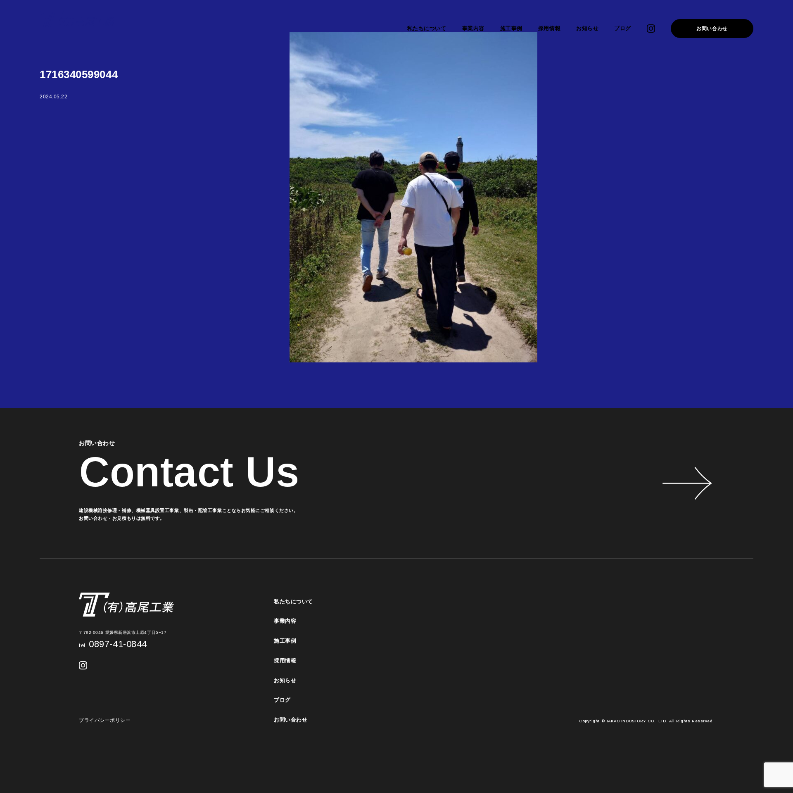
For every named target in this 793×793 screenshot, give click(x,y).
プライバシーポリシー (105, 720)
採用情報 (549, 28)
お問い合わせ (711, 28)
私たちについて (426, 28)
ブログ (622, 28)
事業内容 (473, 28)
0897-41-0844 (113, 644)
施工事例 (511, 28)
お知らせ (587, 28)
